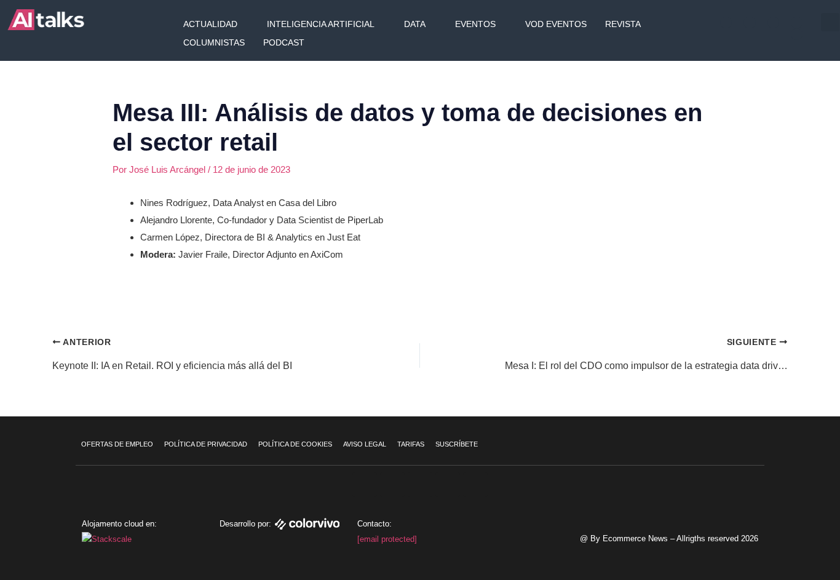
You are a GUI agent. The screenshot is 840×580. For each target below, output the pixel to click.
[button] (830, 22)
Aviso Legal (364, 444)
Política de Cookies (295, 444)
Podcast (283, 42)
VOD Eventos (556, 24)
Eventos (475, 24)
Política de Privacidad (205, 444)
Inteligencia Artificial (320, 24)
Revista (623, 24)
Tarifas (410, 444)
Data (415, 24)
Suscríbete (456, 444)
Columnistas (214, 42)
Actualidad (210, 24)
